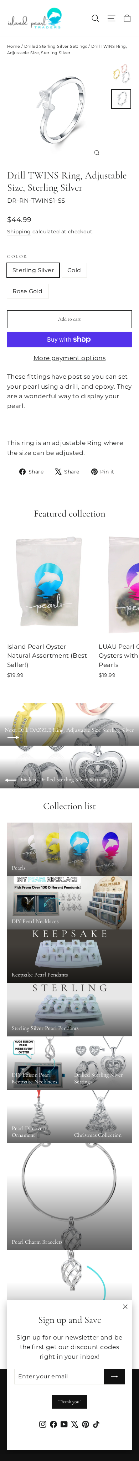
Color (17, 256)
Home (13, 46)
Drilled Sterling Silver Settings (55, 46)
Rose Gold (27, 291)
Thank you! (69, 1402)
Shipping (19, 231)
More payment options (70, 358)
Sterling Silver (33, 270)
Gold (74, 270)
